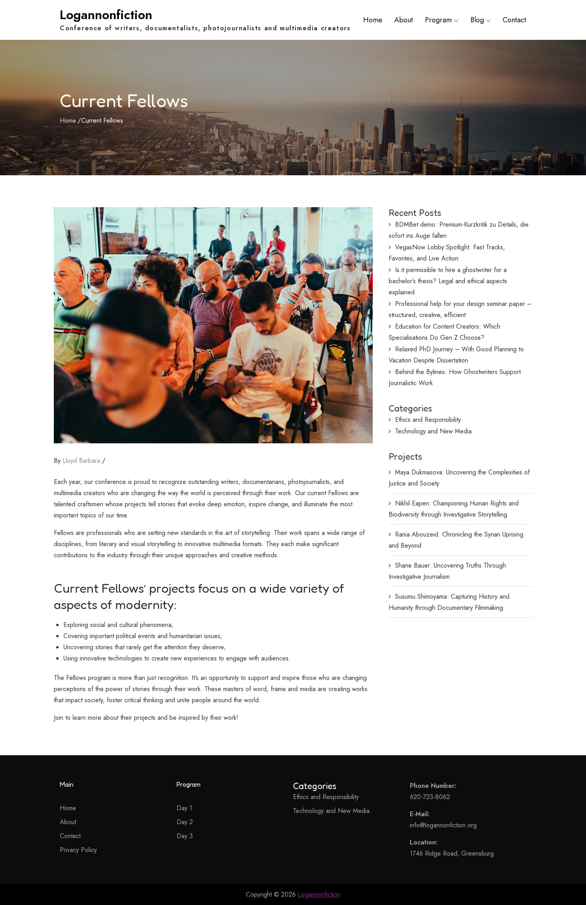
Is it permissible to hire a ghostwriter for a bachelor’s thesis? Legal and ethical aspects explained (448, 281)
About (403, 20)
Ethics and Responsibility (428, 419)
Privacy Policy (78, 849)
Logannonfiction (106, 15)
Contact (514, 20)
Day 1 (184, 808)
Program (438, 20)
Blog (477, 20)
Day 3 (185, 835)
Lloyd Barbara (81, 460)
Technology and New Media (433, 431)
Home (372, 20)
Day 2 (185, 822)
